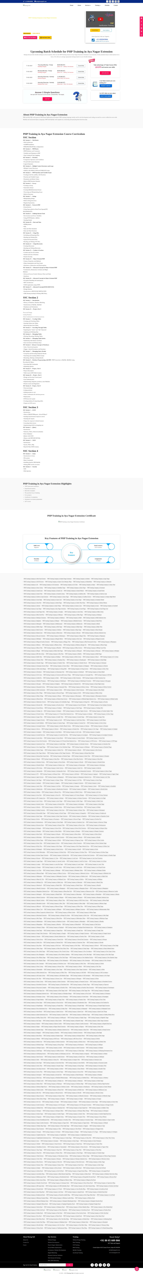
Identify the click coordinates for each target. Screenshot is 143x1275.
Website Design (52, 1240)
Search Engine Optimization (55, 1245)
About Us (25, 1240)
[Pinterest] (118, 1)
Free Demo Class (46, 37)
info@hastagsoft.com (114, 1250)
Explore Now (105, 73)
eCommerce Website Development (57, 1250)
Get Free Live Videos (31, 37)
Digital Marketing (52, 1252)
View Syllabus (106, 30)
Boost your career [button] (105, 96)
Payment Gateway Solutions (55, 1255)
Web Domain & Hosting (54, 1258)
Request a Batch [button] (105, 85)
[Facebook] (107, 1)
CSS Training (76, 1245)
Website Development (53, 1242)
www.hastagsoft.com (114, 1252)
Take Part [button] (47, 99)
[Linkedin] (116, 1)
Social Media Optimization (55, 1247)
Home (24, 18)
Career (24, 1245)
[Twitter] (110, 1)
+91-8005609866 (102, 39)
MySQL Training (77, 1250)
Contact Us (26, 1242)
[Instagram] (113, 1)
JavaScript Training (78, 1252)
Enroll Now (95, 30)
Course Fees (81, 65)
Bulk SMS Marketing (53, 1260)
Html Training (76, 1242)
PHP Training (76, 1247)
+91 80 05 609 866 (110, 1240)
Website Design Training (79, 1240)
